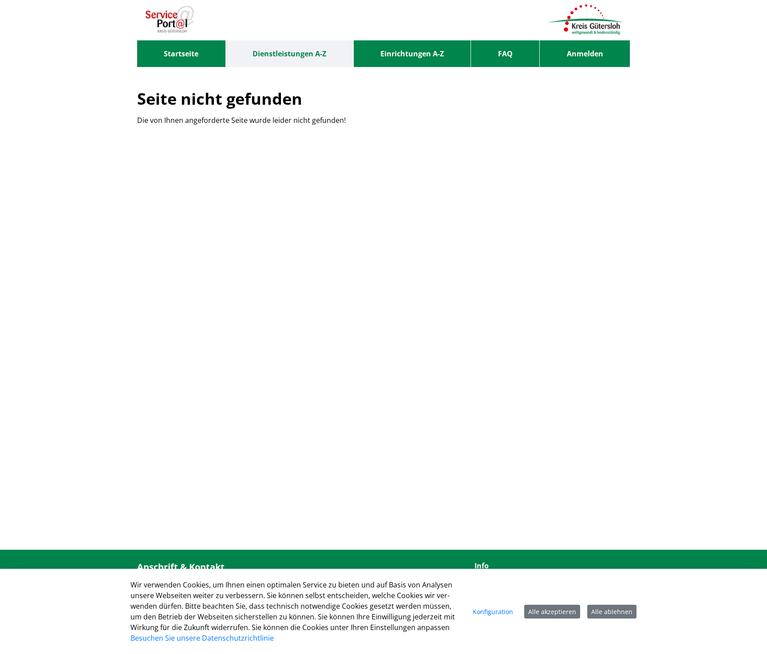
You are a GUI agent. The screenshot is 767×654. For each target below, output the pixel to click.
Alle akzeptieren (552, 611)
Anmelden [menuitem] (585, 54)
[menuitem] (181, 53)
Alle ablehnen (612, 611)
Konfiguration (493, 611)
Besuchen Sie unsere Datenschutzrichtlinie (202, 638)
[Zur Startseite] (170, 19)
